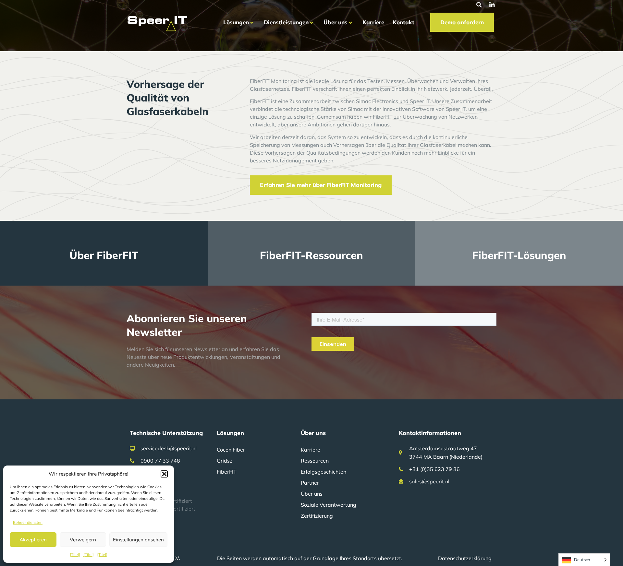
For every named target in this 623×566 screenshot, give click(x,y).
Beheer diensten (28, 522)
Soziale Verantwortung (328, 504)
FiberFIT (227, 471)
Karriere (310, 449)
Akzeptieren (33, 540)
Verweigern (83, 540)
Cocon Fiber (231, 449)
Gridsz (224, 460)
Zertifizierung (317, 516)
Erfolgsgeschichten (323, 471)
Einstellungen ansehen (138, 540)
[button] (164, 474)
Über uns (312, 493)
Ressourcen (315, 460)
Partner (310, 482)
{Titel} (75, 554)
